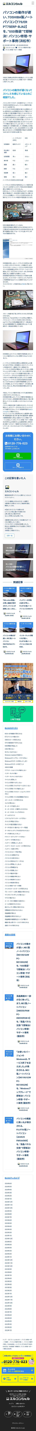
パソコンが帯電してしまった (13, 864)
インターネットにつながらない (14, 776)
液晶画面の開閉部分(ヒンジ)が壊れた (16, 919)
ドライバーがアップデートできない (15, 837)
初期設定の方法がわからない (14, 910)
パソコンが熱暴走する (11, 867)
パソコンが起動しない (11, 870)
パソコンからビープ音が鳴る (13, 852)
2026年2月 (8, 1196)
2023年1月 (8, 1293)
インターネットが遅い (11, 773)
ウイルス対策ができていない (13, 782)
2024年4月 (8, 1248)
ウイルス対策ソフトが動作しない (14, 789)
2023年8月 (8, 1272)
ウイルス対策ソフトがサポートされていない (18, 786)
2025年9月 (8, 1211)
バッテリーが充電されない (12, 840)
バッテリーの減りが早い (12, 849)
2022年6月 (8, 1315)
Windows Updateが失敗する (13, 755)
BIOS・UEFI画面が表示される (13, 733)
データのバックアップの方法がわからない (17, 830)
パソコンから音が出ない (12, 858)
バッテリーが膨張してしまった (13, 843)
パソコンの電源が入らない (13, 879)
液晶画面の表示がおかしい (13, 916)
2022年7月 (8, 1312)
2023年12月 (8, 1260)
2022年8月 (8, 1309)
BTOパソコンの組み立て (12, 737)
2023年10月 (8, 1266)
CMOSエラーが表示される (13, 740)
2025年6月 (8, 1220)
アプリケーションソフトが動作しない (15, 770)
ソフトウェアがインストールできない (15, 818)
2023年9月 (8, 1269)
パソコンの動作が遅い (24, 47)
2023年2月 (8, 1290)
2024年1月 (8, 1257)
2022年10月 (8, 1303)
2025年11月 (8, 1205)
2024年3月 (8, 1251)
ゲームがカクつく (10, 815)
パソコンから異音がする (12, 855)
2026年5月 (8, 1186)
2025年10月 (8, 1208)
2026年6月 (8, 1183)
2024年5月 (8, 1244)
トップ (10, 1403)
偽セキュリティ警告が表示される (14, 907)
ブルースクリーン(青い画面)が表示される (17, 892)
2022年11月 (8, 1300)
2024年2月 (8, 1254)
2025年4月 (8, 1226)
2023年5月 (8, 1281)
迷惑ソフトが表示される (12, 925)
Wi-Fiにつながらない (11, 752)
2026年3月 (8, 1193)
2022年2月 (8, 1327)
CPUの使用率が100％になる (13, 743)
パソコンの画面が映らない (13, 876)
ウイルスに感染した (10, 779)
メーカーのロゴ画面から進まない (15, 901)
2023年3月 (8, 1287)
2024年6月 (8, 1241)
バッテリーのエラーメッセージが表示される (18, 846)
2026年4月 (8, 1189)
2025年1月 (8, 1235)
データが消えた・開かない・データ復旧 (16, 827)
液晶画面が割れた (10, 913)
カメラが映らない (10, 803)
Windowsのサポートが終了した (14, 764)
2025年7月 (8, 1217)
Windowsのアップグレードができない (16, 758)
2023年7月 (8, 1275)
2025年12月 (8, 1202)
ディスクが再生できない (12, 821)
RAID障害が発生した (11, 746)
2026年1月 (8, 1199)
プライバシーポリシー (18, 1423)
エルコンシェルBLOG (17, 1406)
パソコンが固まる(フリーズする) (14, 861)
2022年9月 (8, 1306)
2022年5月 (8, 1318)
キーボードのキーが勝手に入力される (16, 809)
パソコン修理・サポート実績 (13, 50)
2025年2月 (8, 1232)
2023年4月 (8, 1284)
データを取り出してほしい (12, 833)
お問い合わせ (20, 1403)
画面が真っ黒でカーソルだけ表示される (17, 922)
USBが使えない (9, 749)
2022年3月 (8, 1324)
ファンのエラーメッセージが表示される (16, 889)
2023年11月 (8, 1263)
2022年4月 (8, 1321)
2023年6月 (8, 1278)
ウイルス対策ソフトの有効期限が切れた (17, 797)
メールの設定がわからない (13, 904)
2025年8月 (8, 1214)
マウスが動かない (10, 898)
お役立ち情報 (9, 767)
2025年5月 (8, 1223)
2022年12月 (8, 1297)
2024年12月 (8, 1238)
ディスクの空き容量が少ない (13, 824)
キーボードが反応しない (12, 806)
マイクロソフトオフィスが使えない (15, 895)
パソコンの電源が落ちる (12, 882)
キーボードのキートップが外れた (14, 812)
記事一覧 (9, 535)
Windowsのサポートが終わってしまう (16, 761)
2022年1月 (8, 1330)
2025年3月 (8, 1229)
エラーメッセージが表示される (14, 800)
